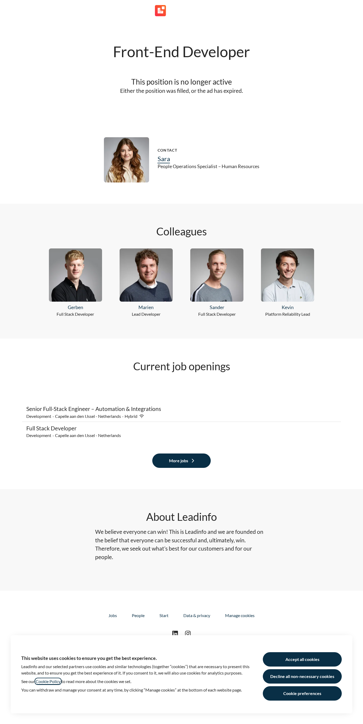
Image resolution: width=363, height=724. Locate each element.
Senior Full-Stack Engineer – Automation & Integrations (93, 408)
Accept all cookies (302, 659)
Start (163, 615)
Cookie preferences (302, 693)
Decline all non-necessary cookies (302, 676)
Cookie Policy (48, 681)
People (138, 615)
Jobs (112, 615)
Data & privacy (196, 615)
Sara (164, 159)
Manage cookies (240, 615)
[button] (352, 10)
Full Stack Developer (51, 428)
